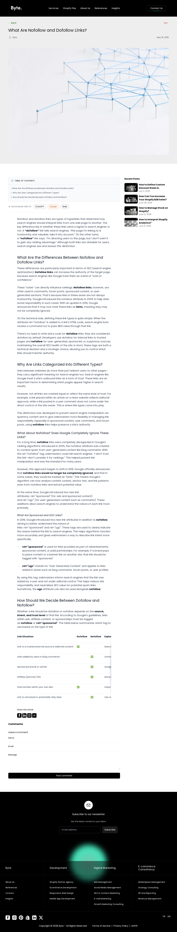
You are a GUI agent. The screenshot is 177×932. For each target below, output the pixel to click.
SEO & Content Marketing (107, 893)
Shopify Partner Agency (62, 882)
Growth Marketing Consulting (108, 904)
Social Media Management (107, 887)
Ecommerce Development (63, 887)
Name (11, 737)
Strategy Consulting (148, 887)
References (101, 8)
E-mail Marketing (102, 898)
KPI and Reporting (147, 893)
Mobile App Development (62, 898)
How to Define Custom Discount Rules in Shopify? (152, 188)
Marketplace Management (151, 882)
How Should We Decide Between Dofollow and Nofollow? (40, 197)
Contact (10, 893)
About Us (85, 8)
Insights (116, 8)
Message (12, 754)
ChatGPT (39, 206)
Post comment (64, 775)
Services (54, 8)
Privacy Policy (121, 925)
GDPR (134, 925)
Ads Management (103, 882)
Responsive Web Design (62, 893)
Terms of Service (101, 925)
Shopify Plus (69, 8)
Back (13, 22)
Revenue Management (149, 898)
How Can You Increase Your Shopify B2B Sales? (153, 198)
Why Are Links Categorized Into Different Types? (36, 192)
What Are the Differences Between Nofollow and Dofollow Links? (43, 188)
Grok (65, 206)
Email (10, 746)
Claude (53, 206)
